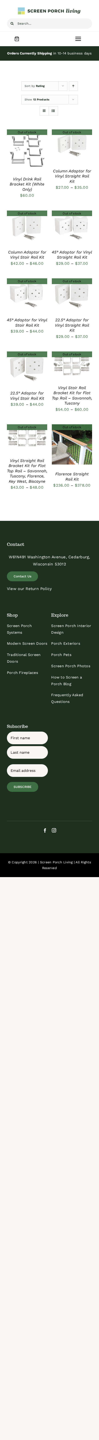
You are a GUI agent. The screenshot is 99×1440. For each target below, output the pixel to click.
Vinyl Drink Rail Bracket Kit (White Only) (27, 184)
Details (27, 150)
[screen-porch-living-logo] (49, 8)
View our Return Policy (29, 588)
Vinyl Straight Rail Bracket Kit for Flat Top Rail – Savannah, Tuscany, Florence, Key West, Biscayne (27, 471)
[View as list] (53, 110)
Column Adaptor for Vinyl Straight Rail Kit (72, 176)
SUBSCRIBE (23, 787)
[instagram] (54, 830)
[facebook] (45, 830)
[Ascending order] (73, 86)
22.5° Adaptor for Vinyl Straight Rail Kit (72, 325)
